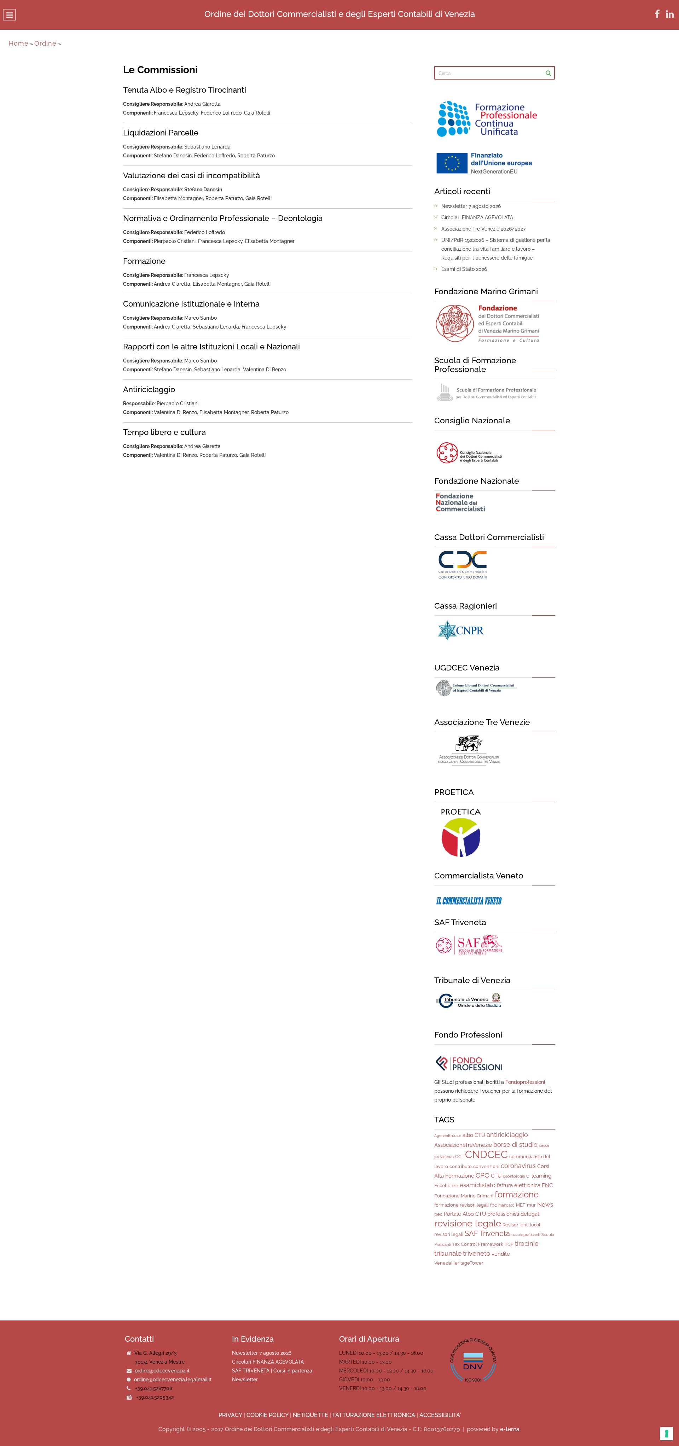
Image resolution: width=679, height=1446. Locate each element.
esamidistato (477, 1185)
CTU (496, 1176)
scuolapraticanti (525, 1234)
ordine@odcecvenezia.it (162, 1371)
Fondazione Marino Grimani (463, 1195)
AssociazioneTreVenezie (463, 1145)
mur (531, 1205)
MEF (521, 1205)
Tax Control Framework (477, 1244)
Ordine (45, 43)
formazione (517, 1194)
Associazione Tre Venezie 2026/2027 (483, 229)
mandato (506, 1205)
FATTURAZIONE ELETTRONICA (373, 1415)
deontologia (514, 1176)
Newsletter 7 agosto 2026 (471, 206)
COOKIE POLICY (267, 1415)
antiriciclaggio (507, 1134)
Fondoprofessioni (525, 1082)
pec (438, 1214)
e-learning (538, 1176)
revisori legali (448, 1234)
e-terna (510, 1429)
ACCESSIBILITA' (440, 1415)
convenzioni (486, 1166)
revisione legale (467, 1223)
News (545, 1204)
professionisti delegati (513, 1214)
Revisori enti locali (522, 1224)
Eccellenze (446, 1185)
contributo (460, 1166)
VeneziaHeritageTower (458, 1263)
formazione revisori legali (461, 1205)
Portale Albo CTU (465, 1214)
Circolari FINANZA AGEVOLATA (477, 217)
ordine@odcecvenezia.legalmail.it (172, 1379)
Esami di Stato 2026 (464, 269)
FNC (547, 1185)
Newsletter (245, 1379)
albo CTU (474, 1135)
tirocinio (527, 1243)
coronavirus (518, 1165)
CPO (482, 1175)
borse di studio (515, 1144)
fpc (493, 1205)
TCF (509, 1244)
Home (19, 43)
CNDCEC (486, 1154)
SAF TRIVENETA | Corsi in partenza (272, 1371)
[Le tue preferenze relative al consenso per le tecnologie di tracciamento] (666, 1433)
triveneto (476, 1253)
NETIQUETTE (310, 1415)
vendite (501, 1254)
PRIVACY (230, 1415)
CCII (459, 1156)
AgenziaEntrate (447, 1135)
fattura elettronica (518, 1185)
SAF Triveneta (487, 1233)
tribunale (448, 1253)
